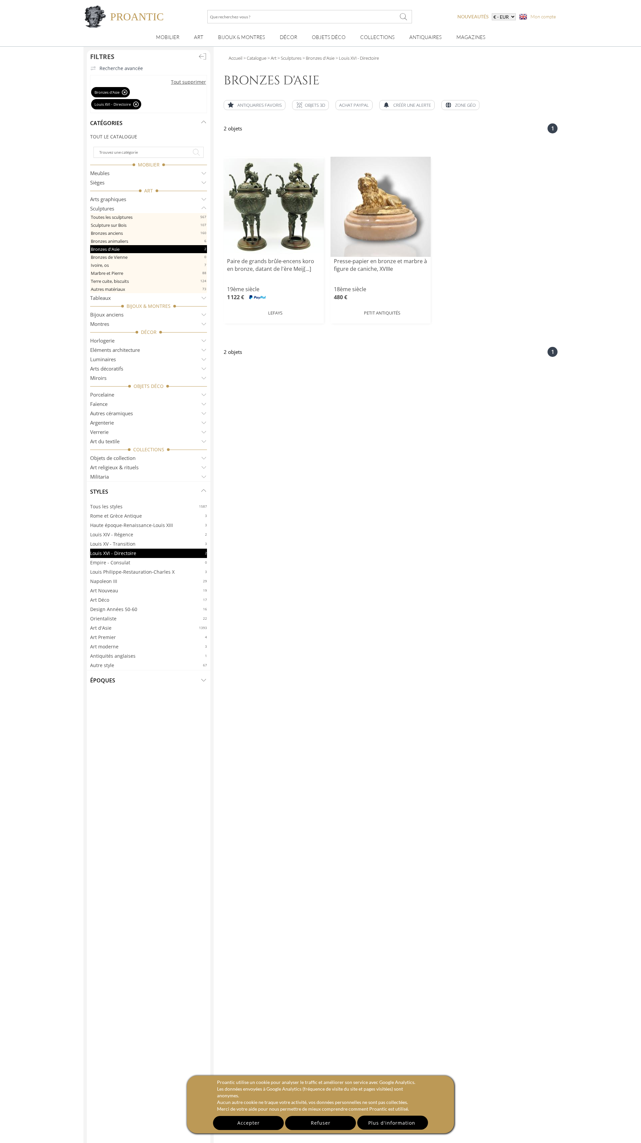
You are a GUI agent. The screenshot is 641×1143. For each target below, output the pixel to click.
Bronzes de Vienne (148, 257)
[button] (310, 105)
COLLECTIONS (148, 449)
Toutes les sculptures (148, 217)
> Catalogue (254, 58)
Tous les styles (148, 506)
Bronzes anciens (148, 233)
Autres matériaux (148, 289)
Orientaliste (148, 618)
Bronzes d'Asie (148, 249)
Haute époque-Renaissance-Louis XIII (148, 525)
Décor (288, 37)
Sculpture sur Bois (148, 225)
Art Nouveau (148, 590)
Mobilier (167, 37)
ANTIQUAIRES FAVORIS (259, 105)
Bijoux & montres (241, 37)
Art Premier (148, 637)
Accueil (235, 58)
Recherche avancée (121, 68)
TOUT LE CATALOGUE (113, 136)
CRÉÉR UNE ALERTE (412, 105)
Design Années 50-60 (148, 609)
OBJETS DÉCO (149, 386)
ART (148, 190)
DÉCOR (149, 332)
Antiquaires (425, 37)
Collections (377, 37)
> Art (271, 58)
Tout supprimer (188, 82)
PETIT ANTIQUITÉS (382, 313)
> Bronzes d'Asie (318, 58)
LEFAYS (275, 313)
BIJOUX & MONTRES (149, 306)
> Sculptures (288, 58)
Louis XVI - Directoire (148, 553)
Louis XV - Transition (148, 544)
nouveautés (472, 16)
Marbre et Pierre (148, 273)
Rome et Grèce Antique (148, 516)
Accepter (248, 1123)
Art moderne (148, 646)
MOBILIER (149, 164)
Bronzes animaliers (148, 241)
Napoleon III (148, 581)
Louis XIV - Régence (148, 534)
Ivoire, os (148, 265)
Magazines (470, 37)
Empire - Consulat (148, 562)
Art (198, 37)
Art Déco (148, 600)
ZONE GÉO (465, 105)
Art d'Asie (148, 628)
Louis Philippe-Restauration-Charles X (148, 572)
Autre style (148, 665)
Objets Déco (329, 37)
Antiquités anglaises (148, 656)
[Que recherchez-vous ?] (403, 16)
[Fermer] (125, 92)
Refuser (321, 1123)
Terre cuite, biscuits (148, 281)
